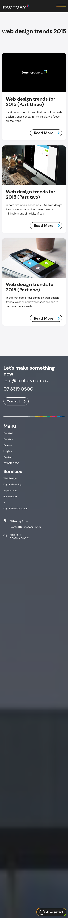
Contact (13, 401)
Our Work (8, 433)
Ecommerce (10, 496)
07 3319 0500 (18, 389)
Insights (7, 451)
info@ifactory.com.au (25, 381)
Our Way (8, 439)
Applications (10, 490)
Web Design (10, 478)
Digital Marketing (12, 484)
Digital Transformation (15, 508)
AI (4, 502)
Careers (7, 445)
